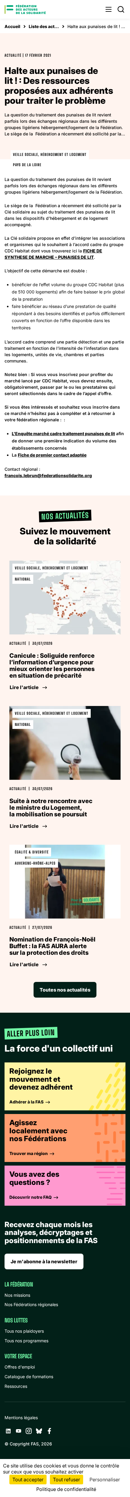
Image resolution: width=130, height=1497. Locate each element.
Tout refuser (66, 1479)
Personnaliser (104, 1479)
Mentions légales (21, 1417)
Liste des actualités (44, 26)
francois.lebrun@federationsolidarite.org (48, 475)
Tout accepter (28, 1479)
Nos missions (17, 1295)
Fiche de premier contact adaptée (52, 454)
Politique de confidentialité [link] (66, 1489)
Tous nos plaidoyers (24, 1331)
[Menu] (109, 9)
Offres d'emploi (20, 1366)
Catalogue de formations (29, 1376)
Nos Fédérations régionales (31, 1304)
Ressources (16, 1386)
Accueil (12, 26)
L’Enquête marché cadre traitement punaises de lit (63, 433)
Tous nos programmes (26, 1340)
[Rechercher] (120, 9)
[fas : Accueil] (25, 9)
